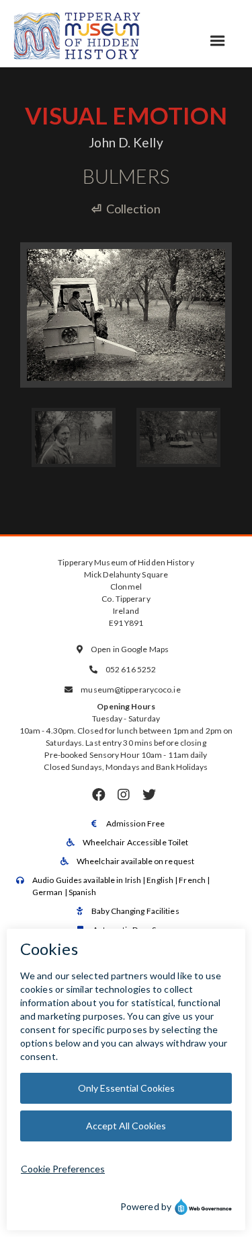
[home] (77, 34)
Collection (125, 208)
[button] (217, 41)
